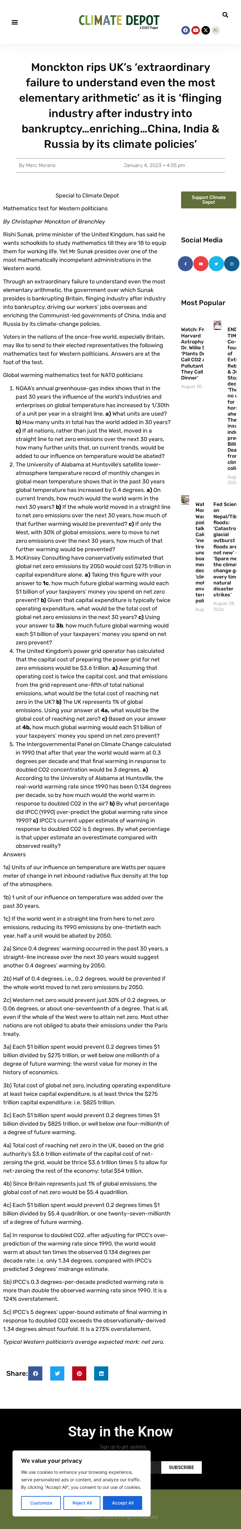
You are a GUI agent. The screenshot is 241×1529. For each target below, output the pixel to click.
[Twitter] (216, 263)
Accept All (122, 1502)
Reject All (82, 1502)
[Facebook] (185, 30)
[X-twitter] (205, 30)
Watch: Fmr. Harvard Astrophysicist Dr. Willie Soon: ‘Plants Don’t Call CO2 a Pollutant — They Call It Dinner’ (199, 353)
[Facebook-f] (185, 263)
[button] (14, 22)
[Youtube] (195, 30)
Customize (41, 1502)
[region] (82, 1483)
